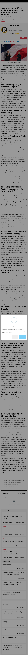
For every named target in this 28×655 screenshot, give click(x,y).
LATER (15, 337)
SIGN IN (22, 337)
